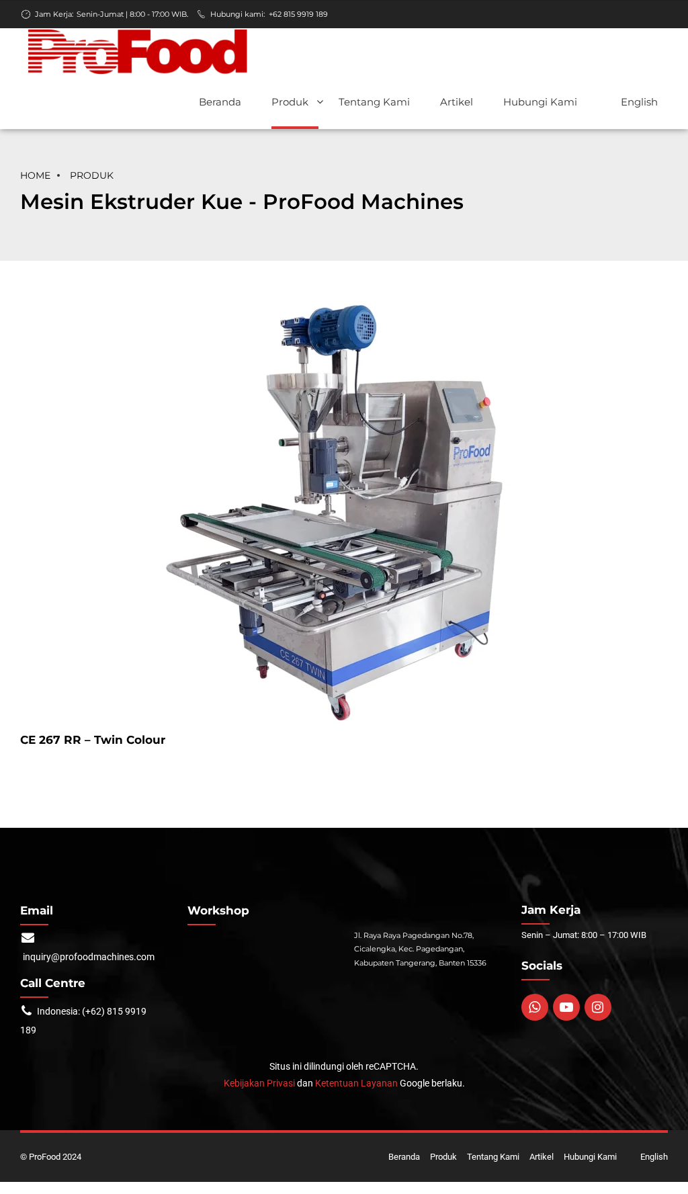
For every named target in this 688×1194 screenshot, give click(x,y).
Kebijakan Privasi (259, 1083)
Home (35, 175)
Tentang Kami (374, 101)
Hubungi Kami (540, 101)
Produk (289, 101)
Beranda (220, 101)
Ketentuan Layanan (356, 1083)
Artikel (456, 101)
